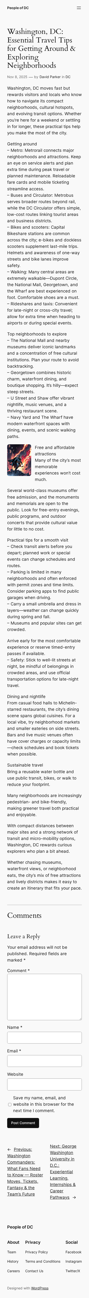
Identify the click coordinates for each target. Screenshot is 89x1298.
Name (14, 1027)
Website (15, 1074)
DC (68, 77)
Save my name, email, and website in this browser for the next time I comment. (43, 1104)
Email (14, 1050)
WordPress (39, 1288)
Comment (18, 970)
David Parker (50, 77)
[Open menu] (79, 8)
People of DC (18, 8)
